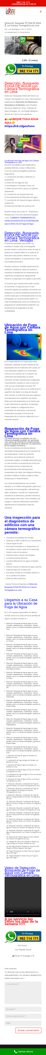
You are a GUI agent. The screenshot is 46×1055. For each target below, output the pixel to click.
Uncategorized (10, 32)
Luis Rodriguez (14, 29)
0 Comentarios (24, 32)
